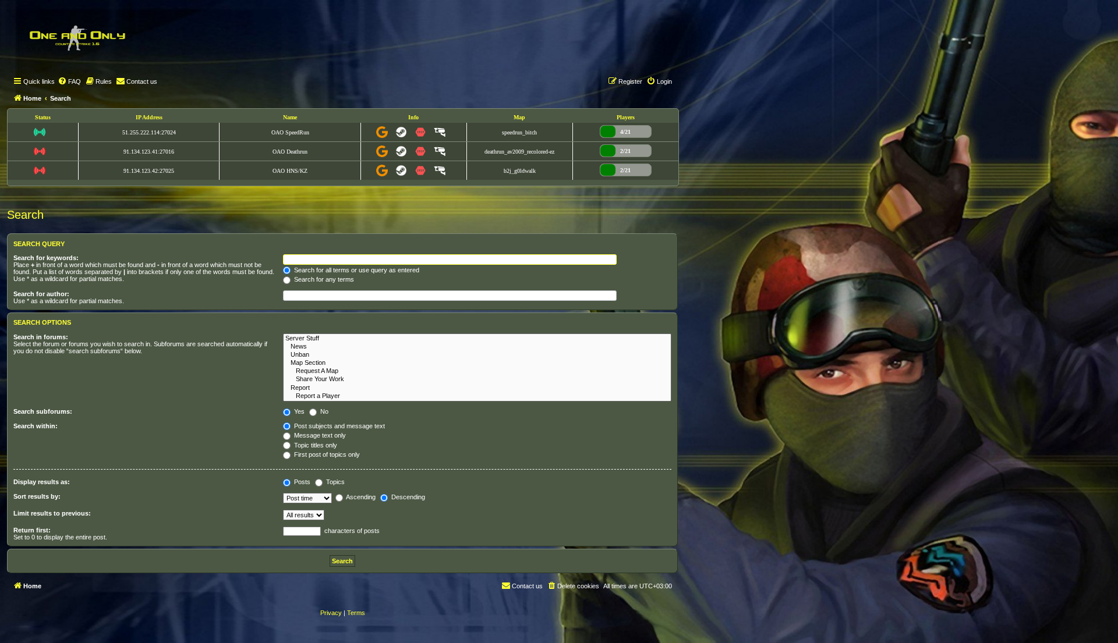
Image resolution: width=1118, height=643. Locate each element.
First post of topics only (326, 454)
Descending (407, 496)
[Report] (477, 388)
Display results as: (41, 481)
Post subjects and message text (338, 425)
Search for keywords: (46, 257)
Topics (334, 481)
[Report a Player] (477, 396)
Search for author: (41, 293)
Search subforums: (42, 411)
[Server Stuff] (477, 339)
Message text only (319, 435)
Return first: (32, 530)
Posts (301, 481)
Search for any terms (323, 279)
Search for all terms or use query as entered (355, 270)
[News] (477, 347)
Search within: (35, 425)
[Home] (77, 38)
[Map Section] (477, 363)
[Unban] (477, 355)
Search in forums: (40, 336)
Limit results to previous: (52, 513)
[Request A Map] (477, 371)
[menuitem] (69, 81)
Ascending (360, 496)
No (323, 411)
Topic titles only (314, 445)
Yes (298, 411)
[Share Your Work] (477, 379)
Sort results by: (37, 496)
